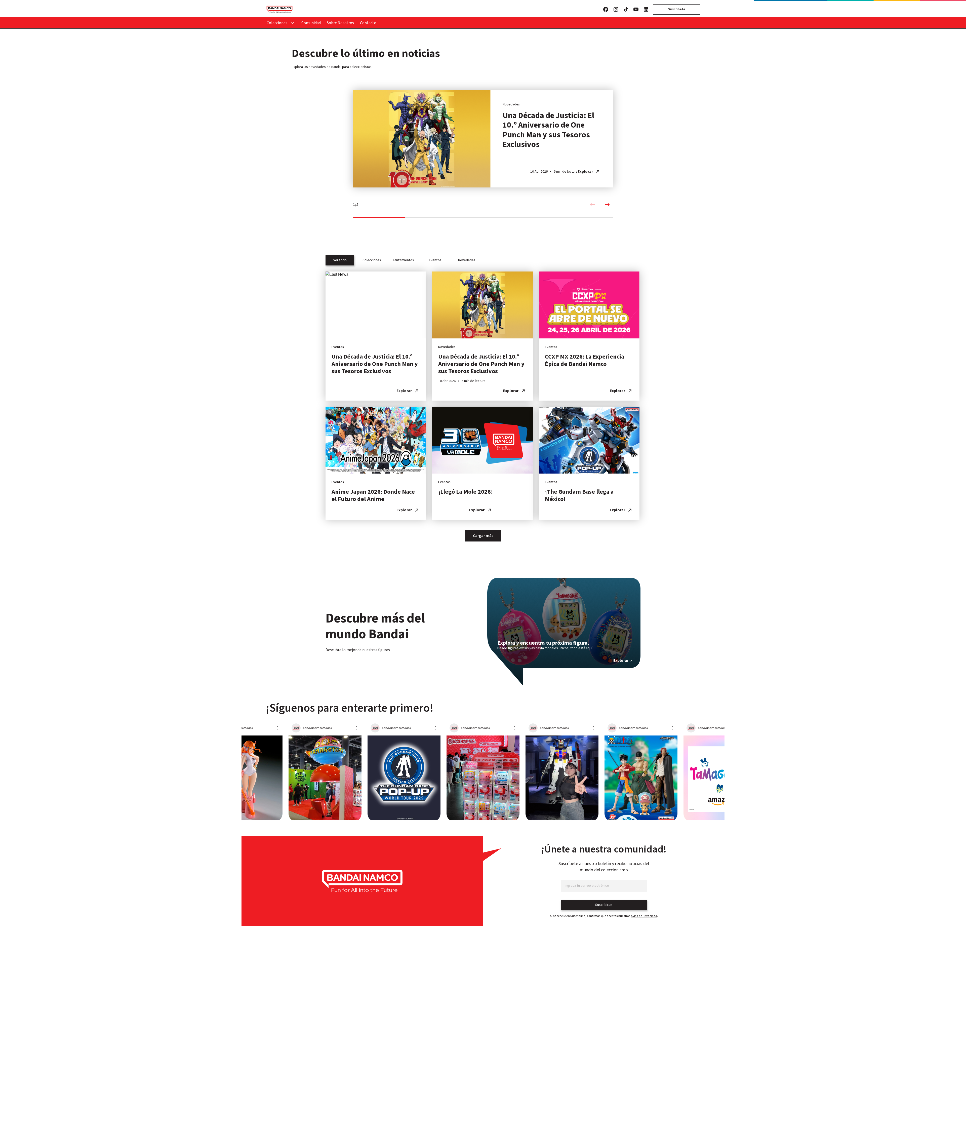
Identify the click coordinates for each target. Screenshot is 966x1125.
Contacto (368, 23)
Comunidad (311, 23)
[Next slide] (607, 205)
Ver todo (340, 260)
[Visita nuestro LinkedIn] (646, 9)
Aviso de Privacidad (644, 916)
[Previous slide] (592, 205)
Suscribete (676, 9)
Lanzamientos (403, 260)
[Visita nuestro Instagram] (616, 9)
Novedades (466, 260)
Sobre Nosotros (340, 23)
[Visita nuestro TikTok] (626, 9)
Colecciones (277, 23)
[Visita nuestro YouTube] (636, 9)
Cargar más (483, 535)
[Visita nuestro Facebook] (606, 9)
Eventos (435, 260)
